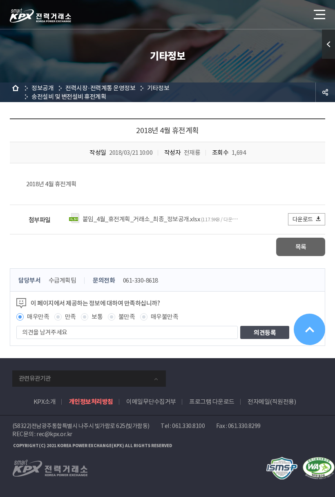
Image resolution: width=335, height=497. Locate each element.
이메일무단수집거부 (151, 402)
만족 (70, 317)
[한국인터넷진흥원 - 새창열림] (281, 461)
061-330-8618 (140, 280)
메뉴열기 (318, 14)
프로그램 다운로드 (211, 402)
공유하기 (325, 92)
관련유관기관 (35, 378)
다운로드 (303, 219)
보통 (97, 317)
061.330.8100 (188, 426)
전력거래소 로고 (40, 15)
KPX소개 (45, 402)
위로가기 (309, 329)
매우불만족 (165, 317)
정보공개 (42, 88)
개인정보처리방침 (91, 402)
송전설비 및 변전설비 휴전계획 (68, 96)
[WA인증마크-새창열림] (318, 461)
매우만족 (38, 317)
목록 (300, 247)
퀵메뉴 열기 (328, 44)
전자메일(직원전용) (272, 402)
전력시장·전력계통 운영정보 (100, 88)
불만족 (126, 317)
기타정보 (158, 88)
